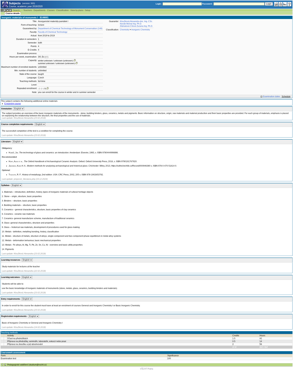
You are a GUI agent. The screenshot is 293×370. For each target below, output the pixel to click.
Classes (51, 10)
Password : (207, 4)
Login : (159, 4)
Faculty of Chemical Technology (52, 32)
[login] (280, 4)
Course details (13, 13)
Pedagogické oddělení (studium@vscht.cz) (27, 365)
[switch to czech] (285, 4)
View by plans (76, 10)
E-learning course (12, 103)
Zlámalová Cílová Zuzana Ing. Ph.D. (136, 26)
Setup (87, 10)
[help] (289, 4)
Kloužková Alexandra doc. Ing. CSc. (136, 21)
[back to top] (2, 364)
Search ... (17, 10)
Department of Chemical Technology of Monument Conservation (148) (70, 28)
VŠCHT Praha (146, 369)
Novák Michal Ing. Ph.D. (131, 24)
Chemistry (124, 29)
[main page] (276, 4)
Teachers (27, 10)
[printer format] (10, 10)
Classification (62, 10)
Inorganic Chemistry (140, 29)
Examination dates (271, 96)
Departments (39, 10)
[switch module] (7, 10)
